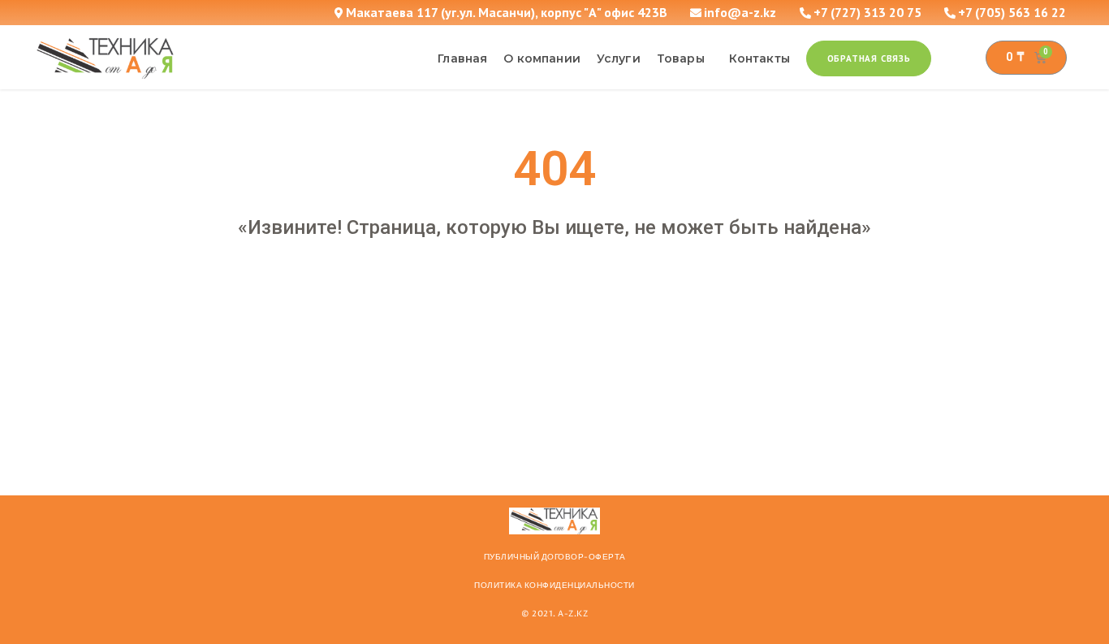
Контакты (759, 58)
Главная (462, 58)
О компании (541, 58)
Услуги (619, 58)
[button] (869, 58)
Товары (681, 58)
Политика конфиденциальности (554, 585)
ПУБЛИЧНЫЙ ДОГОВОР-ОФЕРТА (555, 557)
